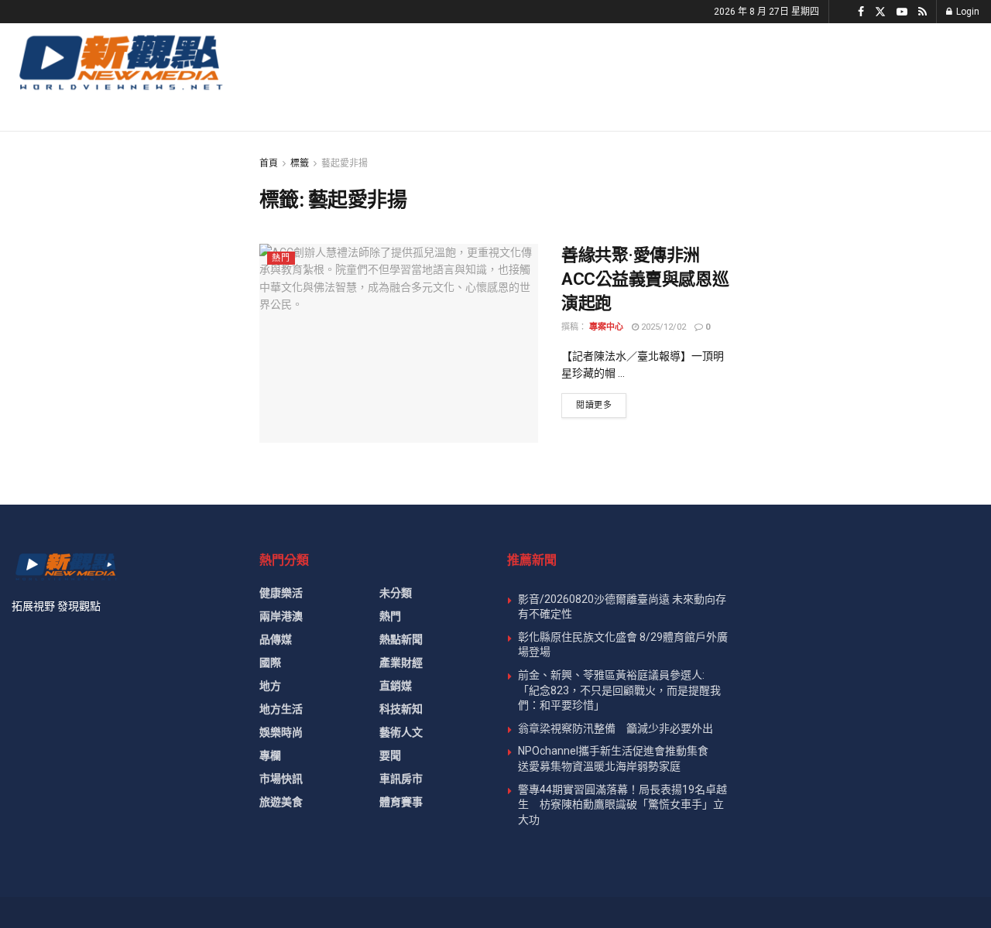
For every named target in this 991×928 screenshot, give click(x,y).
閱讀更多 (601, 404)
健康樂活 (281, 593)
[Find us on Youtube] (902, 12)
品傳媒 (275, 639)
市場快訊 (281, 778)
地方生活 (281, 709)
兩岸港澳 (281, 616)
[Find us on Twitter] (880, 12)
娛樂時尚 (281, 732)
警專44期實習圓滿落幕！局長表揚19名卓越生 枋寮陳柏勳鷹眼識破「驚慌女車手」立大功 (622, 804)
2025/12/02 (662, 327)
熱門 (281, 258)
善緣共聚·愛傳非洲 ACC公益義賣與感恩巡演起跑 (645, 279)
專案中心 (606, 327)
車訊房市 (401, 778)
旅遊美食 (281, 802)
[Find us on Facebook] (861, 12)
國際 (270, 662)
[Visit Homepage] (120, 62)
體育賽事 (401, 802)
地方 (270, 686)
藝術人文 (401, 732)
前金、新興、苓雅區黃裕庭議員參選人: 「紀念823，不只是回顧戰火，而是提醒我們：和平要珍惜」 (619, 690)
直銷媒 (395, 686)
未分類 (395, 593)
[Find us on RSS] (922, 12)
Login (966, 11)
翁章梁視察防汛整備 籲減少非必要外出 (615, 728)
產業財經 (401, 662)
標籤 (299, 163)
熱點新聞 (401, 639)
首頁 (268, 163)
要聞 (390, 755)
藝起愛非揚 (344, 163)
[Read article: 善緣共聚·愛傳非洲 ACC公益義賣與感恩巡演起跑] (398, 343)
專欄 (270, 755)
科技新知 (401, 709)
